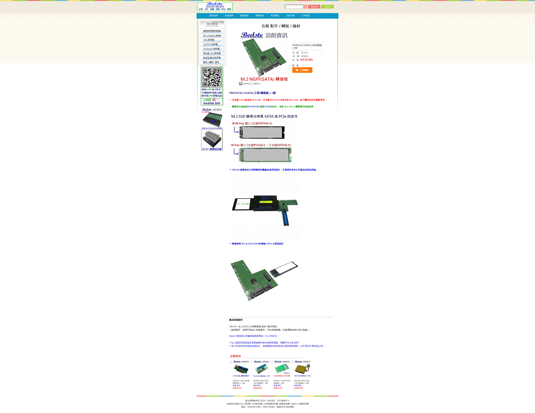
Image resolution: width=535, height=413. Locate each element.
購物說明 (244, 15)
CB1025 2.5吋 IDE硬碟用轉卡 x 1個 (241, 382)
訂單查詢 (305, 15)
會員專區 (275, 15)
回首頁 (327, 7)
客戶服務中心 (283, 400)
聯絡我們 (314, 7)
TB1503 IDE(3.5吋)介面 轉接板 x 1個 (260, 382)
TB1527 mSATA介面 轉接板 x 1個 (282, 382)
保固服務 (229, 15)
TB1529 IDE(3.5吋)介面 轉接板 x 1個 (301, 382)
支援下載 (290, 15)
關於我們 (214, 15)
